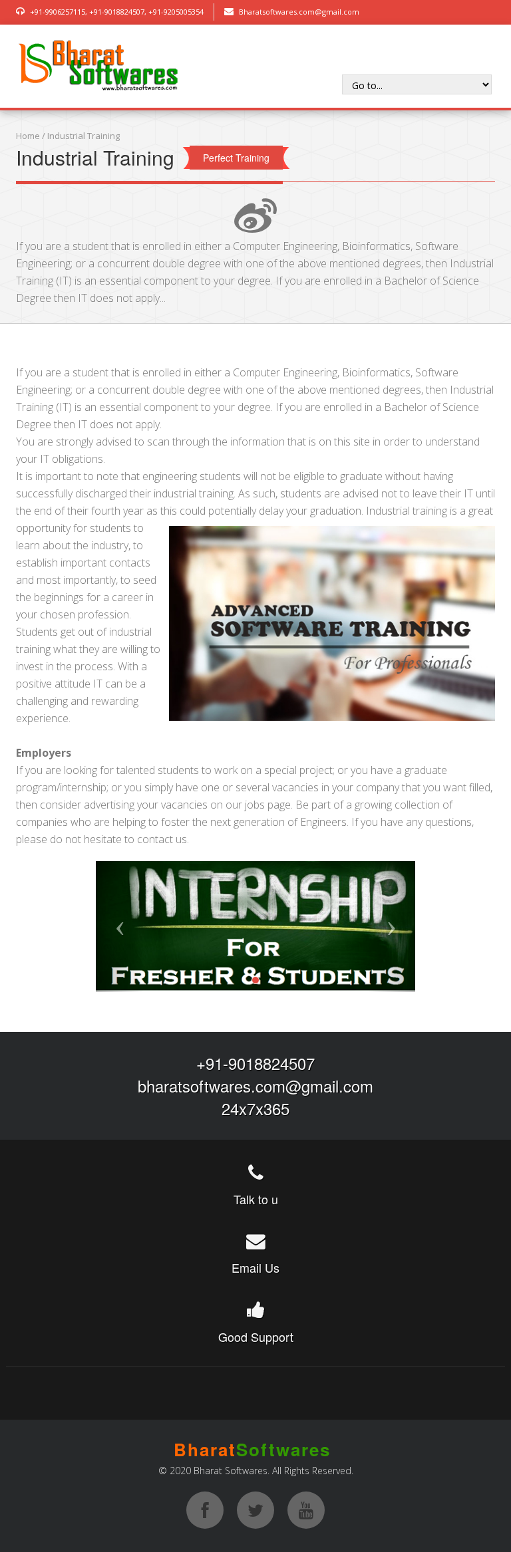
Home (28, 136)
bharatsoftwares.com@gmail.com (255, 1085)
